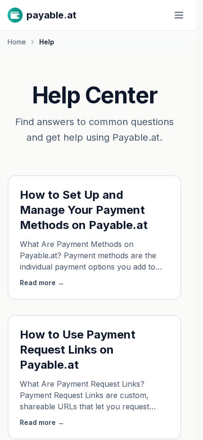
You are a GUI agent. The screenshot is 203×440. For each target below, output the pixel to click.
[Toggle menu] (178, 15)
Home (17, 42)
